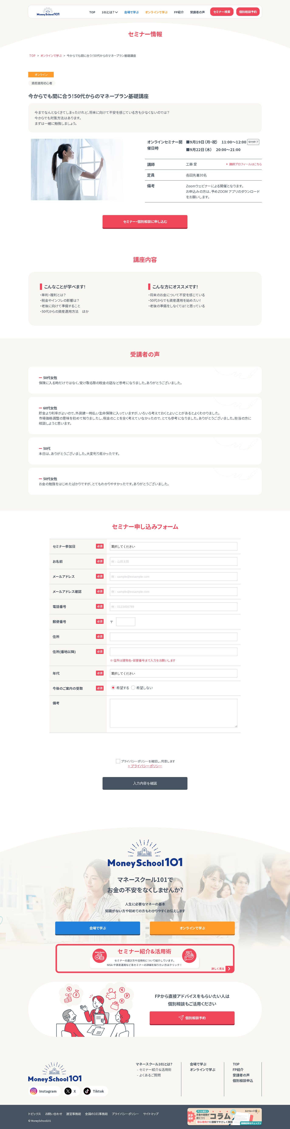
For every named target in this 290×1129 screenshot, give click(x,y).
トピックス (34, 1114)
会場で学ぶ (131, 12)
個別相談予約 (248, 12)
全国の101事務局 (96, 1114)
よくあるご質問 (150, 1075)
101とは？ (108, 12)
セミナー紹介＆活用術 (155, 1069)
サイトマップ (151, 1114)
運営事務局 (73, 1114)
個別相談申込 (243, 1080)
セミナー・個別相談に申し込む (145, 221)
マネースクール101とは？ (154, 1063)
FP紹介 (179, 12)
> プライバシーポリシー (145, 765)
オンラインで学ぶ (156, 12)
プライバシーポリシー (125, 1114)
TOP (92, 12)
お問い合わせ (53, 1114)
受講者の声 (197, 12)
